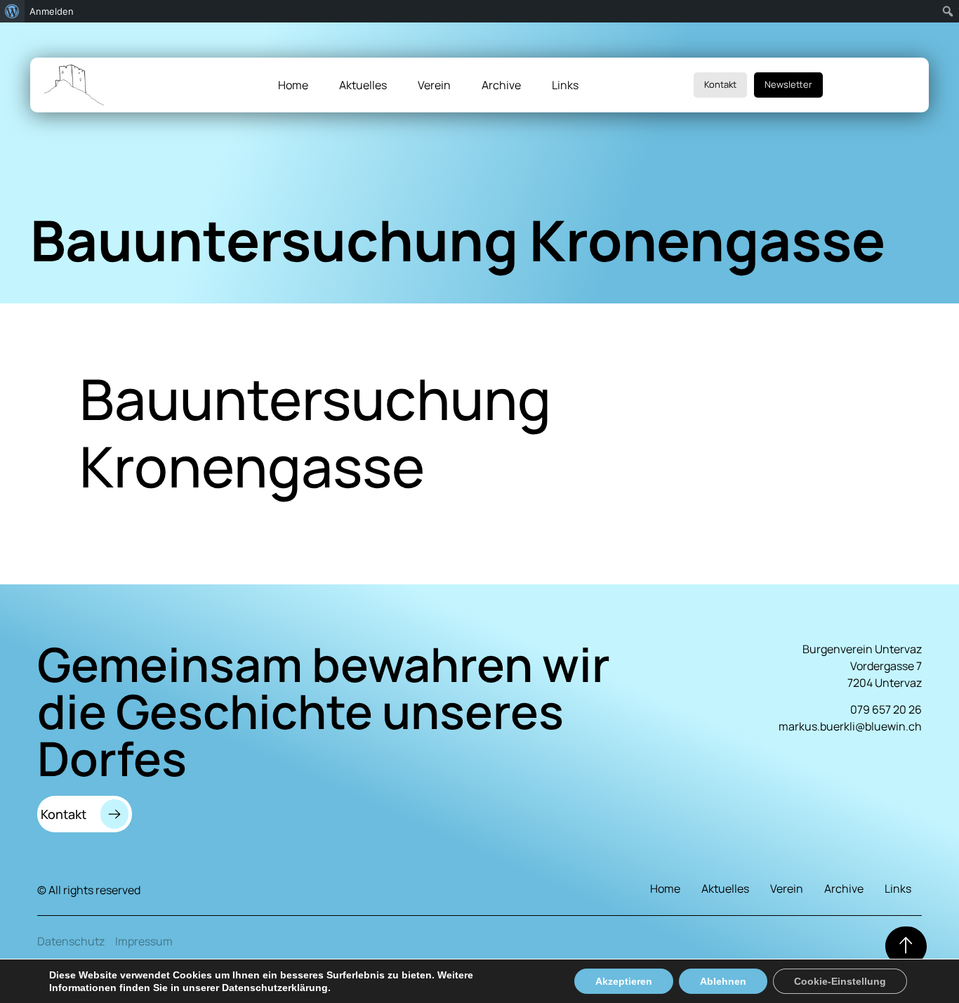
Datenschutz (71, 941)
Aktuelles (363, 85)
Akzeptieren (623, 981)
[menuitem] (12, 11)
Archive (501, 85)
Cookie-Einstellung (840, 981)
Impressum (144, 941)
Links (565, 85)
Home (293, 85)
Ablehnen (723, 981)
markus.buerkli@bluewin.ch (850, 726)
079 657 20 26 (886, 709)
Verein (434, 85)
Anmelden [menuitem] (51, 11)
